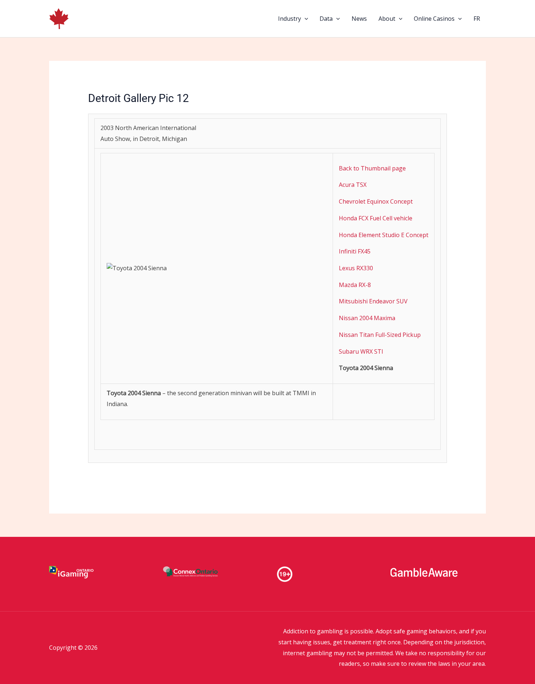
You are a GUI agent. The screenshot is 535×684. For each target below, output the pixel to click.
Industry (289, 19)
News (359, 19)
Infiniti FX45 (354, 251)
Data (326, 19)
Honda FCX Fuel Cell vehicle (375, 218)
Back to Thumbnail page (372, 168)
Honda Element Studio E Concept (383, 235)
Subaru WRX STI (361, 351)
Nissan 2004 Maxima (367, 318)
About (387, 19)
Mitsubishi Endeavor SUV (373, 301)
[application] (304, 19)
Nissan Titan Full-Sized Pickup (380, 335)
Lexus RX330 (356, 268)
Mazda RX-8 (355, 285)
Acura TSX (352, 185)
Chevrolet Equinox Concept (376, 201)
